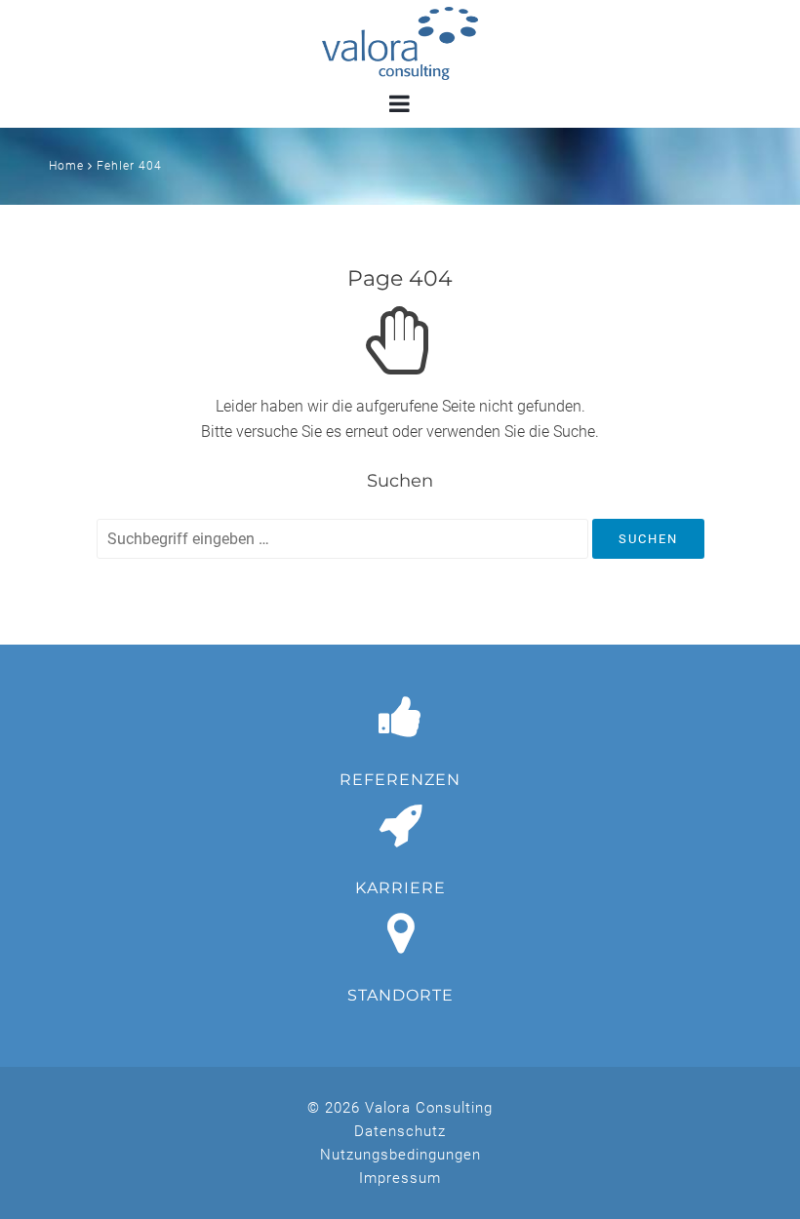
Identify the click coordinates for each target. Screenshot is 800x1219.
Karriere (400, 888)
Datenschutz (400, 1131)
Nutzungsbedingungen (400, 1154)
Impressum (400, 1178)
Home (66, 166)
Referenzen (400, 779)
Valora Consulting (400, 43)
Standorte (400, 995)
